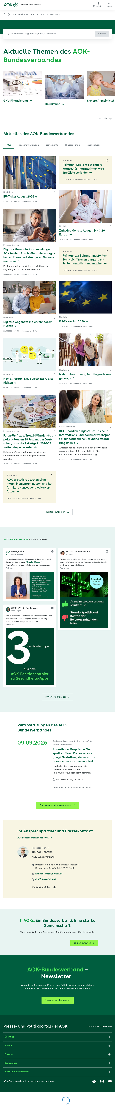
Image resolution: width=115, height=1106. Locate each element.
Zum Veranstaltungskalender (56, 805)
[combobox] (57, 33)
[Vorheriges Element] (100, 118)
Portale (8, 1054)
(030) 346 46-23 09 (45, 879)
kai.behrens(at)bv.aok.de (49, 874)
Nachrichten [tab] (93, 145)
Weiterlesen (10, 568)
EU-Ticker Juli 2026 (72, 321)
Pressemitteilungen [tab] (28, 145)
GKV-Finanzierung (16, 101)
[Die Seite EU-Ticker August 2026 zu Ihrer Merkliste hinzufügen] (55, 192)
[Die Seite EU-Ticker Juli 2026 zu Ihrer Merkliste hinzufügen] (110, 317)
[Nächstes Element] (110, 118)
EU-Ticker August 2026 (18, 196)
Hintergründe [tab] (72, 145)
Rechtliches (10, 1063)
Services (9, 1046)
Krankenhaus (54, 104)
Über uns (9, 1037)
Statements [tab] (52, 145)
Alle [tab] (9, 145)
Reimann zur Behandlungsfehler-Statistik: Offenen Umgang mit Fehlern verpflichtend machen (85, 259)
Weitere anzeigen (56, 512)
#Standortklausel (32, 562)
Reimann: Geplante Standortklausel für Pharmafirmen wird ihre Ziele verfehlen (83, 169)
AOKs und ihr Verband (23, 15)
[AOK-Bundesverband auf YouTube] (110, 1081)
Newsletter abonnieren (57, 1000)
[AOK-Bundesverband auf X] (94, 1081)
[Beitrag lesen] (30, 585)
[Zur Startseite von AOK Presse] (4, 15)
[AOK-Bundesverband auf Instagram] (102, 1081)
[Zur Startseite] (10, 5)
